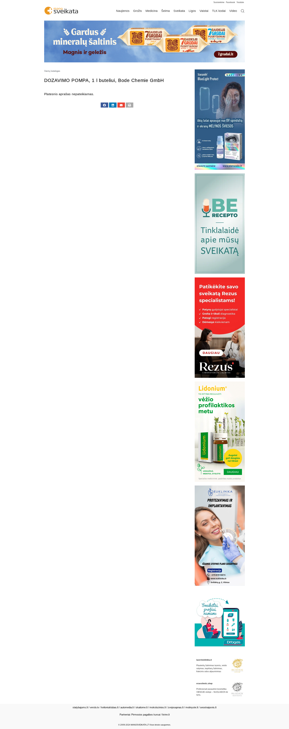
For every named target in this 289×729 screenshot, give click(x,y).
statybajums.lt (80, 707)
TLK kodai (219, 11)
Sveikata (179, 11)
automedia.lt (127, 707)
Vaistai (204, 11)
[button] (104, 105)
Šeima (165, 11)
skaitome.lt (142, 707)
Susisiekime (219, 2)
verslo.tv (94, 707)
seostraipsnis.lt (208, 707)
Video (233, 11)
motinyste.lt (191, 707)
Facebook (230, 2)
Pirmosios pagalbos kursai (145, 714)
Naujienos (122, 11)
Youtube (240, 2)
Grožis (137, 11)
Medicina (152, 11)
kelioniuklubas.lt (109, 707)
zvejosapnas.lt (175, 707)
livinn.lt (166, 714)
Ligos (192, 11)
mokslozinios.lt (158, 707)
